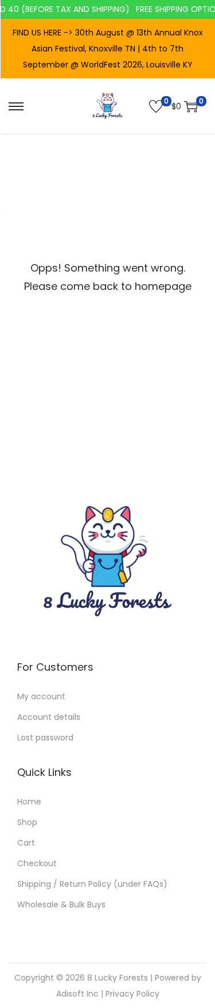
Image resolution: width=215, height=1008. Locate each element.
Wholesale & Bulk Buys (61, 904)
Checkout (37, 863)
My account (41, 696)
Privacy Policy (132, 993)
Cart (26, 842)
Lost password (45, 737)
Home (29, 801)
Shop (27, 822)
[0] (156, 106)
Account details (48, 717)
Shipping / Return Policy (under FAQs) (92, 884)
